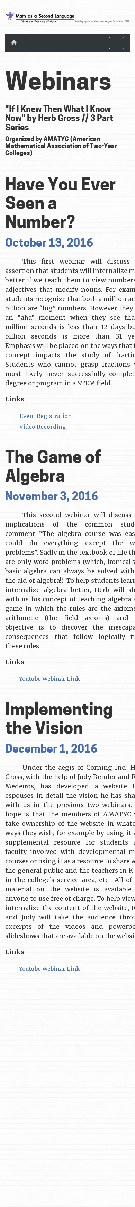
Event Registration (46, 415)
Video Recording (42, 426)
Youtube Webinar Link (49, 678)
